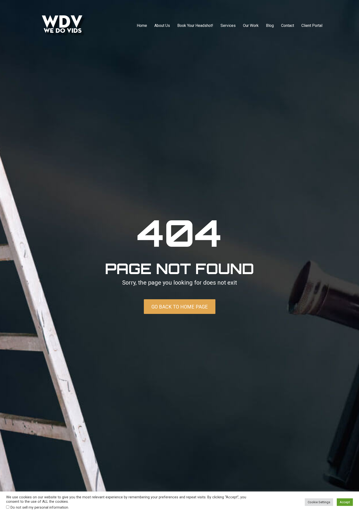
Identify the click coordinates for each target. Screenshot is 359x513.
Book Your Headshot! (195, 25)
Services (228, 25)
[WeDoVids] (64, 25)
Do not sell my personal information (39, 507)
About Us (162, 25)
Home (142, 25)
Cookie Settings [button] (319, 502)
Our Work (251, 25)
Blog (270, 25)
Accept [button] (345, 502)
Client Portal (311, 25)
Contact (287, 25)
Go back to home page (179, 307)
